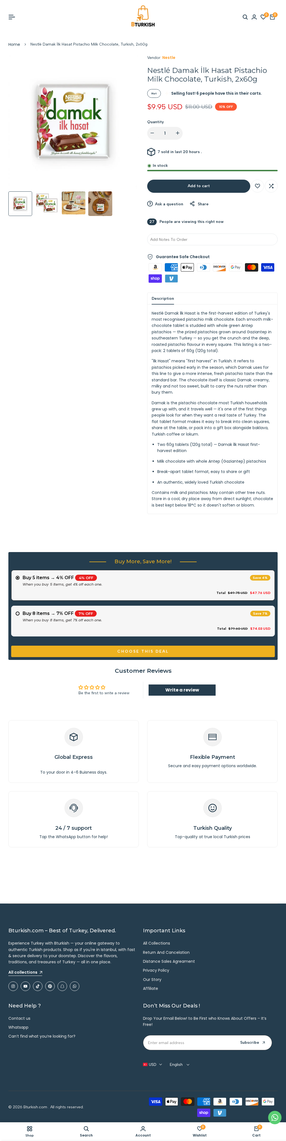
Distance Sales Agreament (169, 961)
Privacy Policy (156, 970)
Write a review (182, 690)
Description (163, 298)
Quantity (155, 122)
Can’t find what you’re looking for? (41, 1036)
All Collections (156, 943)
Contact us (19, 1018)
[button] (257, 186)
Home (14, 44)
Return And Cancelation (166, 952)
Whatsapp (18, 1027)
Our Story (152, 979)
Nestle (168, 57)
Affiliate (150, 988)
